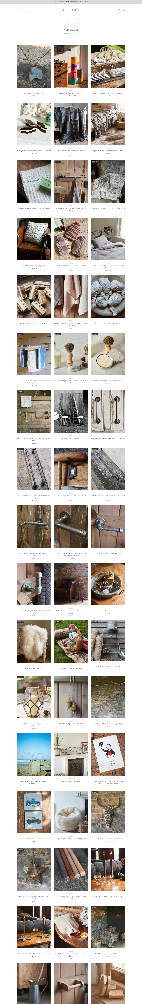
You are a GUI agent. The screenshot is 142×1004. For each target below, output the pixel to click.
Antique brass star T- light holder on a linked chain (34, 897)
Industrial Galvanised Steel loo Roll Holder (108, 553)
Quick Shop (34, 85)
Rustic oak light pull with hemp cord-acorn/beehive (71, 725)
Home (63, 24)
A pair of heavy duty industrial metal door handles (108, 438)
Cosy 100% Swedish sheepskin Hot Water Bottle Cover (71, 955)
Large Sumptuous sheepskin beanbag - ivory (71, 839)
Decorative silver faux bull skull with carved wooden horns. (108, 840)
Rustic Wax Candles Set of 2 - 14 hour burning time (71, 897)
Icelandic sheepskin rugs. (33, 668)
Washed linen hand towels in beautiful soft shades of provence (71, 324)
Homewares (67, 18)
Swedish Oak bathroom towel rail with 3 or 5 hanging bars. (34, 382)
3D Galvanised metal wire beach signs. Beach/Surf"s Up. (34, 782)
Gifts (87, 18)
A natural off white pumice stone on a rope (108, 323)
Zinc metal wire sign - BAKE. (71, 781)
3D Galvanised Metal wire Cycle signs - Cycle (108, 724)
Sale (95, 18)
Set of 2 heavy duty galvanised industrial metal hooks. (34, 612)
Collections (69, 24)
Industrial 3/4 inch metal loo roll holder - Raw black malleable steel (71, 554)
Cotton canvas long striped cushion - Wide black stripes (108, 94)
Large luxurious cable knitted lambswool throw (108, 151)
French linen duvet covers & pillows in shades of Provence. (108, 267)
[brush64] (71, 10)
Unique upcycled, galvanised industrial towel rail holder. (33, 439)
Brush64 (71, 90)
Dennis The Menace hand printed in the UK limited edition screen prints (108, 782)
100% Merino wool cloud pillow (34, 266)
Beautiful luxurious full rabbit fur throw (108, 954)
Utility (58, 18)
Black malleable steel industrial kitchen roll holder (71, 209)
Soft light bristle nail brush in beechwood (34, 323)
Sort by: (64, 39)
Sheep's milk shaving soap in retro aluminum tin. (108, 381)
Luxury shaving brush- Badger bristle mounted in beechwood (71, 382)
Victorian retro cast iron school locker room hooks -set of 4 (71, 497)
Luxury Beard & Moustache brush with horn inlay (34, 151)
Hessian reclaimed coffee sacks (71, 668)
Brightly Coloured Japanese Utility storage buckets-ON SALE (71, 94)
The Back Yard (79, 18)
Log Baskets (49, 18)
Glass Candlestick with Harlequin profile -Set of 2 (108, 896)
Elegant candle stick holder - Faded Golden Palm (33, 954)
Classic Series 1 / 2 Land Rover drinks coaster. (33, 839)
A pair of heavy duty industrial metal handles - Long (34, 497)
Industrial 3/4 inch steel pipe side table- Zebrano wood (71, 612)
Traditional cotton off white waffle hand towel (34, 208)
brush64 (34, 90)
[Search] (17, 9)
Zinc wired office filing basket (71, 438)
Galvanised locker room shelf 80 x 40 (108, 666)
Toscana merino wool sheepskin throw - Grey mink (71, 152)
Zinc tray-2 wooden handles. (108, 611)
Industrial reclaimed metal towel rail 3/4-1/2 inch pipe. (108, 497)
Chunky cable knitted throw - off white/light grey (108, 208)
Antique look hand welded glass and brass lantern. (34, 725)
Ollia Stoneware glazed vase (33, 93)
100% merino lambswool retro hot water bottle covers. (71, 267)
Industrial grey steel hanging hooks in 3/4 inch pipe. (34, 554)
